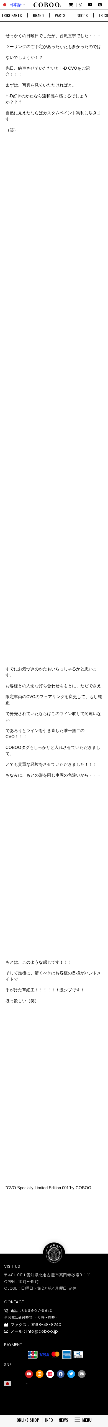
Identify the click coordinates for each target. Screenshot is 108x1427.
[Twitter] (71, 1374)
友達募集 (55, 1403)
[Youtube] (29, 1374)
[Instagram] (39, 1374)
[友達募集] (55, 1395)
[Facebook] (61, 1374)
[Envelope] (82, 1374)
